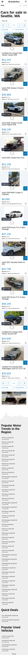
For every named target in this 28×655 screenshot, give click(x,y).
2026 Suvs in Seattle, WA (8, 469)
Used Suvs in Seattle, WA (8, 637)
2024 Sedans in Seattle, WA (8, 464)
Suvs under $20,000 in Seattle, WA (10, 616)
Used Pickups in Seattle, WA (8, 650)
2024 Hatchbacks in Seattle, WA (9, 555)
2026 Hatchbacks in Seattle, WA (9, 564)
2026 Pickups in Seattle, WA (8, 586)
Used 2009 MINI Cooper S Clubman (12, 193)
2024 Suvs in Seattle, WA (8, 442)
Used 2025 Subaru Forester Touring (13, 89)
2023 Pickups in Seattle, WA (8, 573)
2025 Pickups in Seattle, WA (8, 577)
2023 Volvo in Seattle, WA (8, 529)
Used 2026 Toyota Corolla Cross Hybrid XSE (12, 124)
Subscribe (25, 5)
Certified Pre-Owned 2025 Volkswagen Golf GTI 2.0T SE (14, 368)
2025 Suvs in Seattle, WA (8, 438)
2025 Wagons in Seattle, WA (8, 581)
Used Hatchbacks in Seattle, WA (9, 645)
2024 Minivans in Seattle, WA (8, 568)
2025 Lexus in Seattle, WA (8, 499)
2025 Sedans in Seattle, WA (8, 490)
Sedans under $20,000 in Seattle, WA (10, 620)
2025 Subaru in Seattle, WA (8, 495)
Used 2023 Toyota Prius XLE (13, 158)
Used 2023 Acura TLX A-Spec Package (13, 298)
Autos (2, 5)
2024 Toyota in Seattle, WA (8, 451)
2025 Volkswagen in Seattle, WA (9, 477)
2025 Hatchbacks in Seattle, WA (9, 560)
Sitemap (14, 653)
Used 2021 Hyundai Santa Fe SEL (13, 263)
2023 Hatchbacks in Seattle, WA (9, 508)
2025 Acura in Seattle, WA (8, 538)
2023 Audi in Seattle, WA (7, 525)
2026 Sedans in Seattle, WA (8, 542)
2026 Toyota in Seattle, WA (8, 460)
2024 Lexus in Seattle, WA (8, 482)
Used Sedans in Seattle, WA (8, 641)
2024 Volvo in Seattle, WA (8, 547)
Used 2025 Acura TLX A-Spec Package (13, 228)
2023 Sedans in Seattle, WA (8, 512)
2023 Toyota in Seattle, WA (8, 486)
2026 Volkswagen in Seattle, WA (9, 590)
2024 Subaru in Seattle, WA (8, 516)
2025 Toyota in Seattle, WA (8, 455)
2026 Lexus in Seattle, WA (8, 551)
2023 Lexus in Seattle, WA (8, 473)
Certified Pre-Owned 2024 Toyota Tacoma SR (12, 333)
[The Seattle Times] (14, 2)
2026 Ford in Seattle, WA (7, 603)
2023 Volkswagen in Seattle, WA (9, 503)
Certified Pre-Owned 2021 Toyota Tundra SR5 (12, 54)
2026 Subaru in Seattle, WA (8, 594)
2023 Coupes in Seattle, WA (8, 599)
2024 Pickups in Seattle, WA (8, 534)
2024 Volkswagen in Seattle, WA (9, 521)
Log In (20, 5)
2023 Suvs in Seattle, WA (8, 447)
